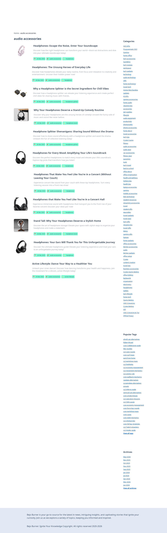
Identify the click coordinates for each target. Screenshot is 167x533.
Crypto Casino (128, 140)
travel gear (127, 219)
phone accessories (130, 128)
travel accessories (129, 134)
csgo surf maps (128, 355)
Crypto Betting (128, 306)
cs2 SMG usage (129, 402)
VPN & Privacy (128, 316)
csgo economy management (133, 405)
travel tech (127, 87)
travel (125, 206)
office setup (127, 256)
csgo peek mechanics (131, 418)
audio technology (129, 77)
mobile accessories (130, 193)
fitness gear (127, 156)
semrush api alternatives (132, 393)
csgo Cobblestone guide (132, 345)
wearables (127, 212)
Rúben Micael (128, 342)
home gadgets (128, 240)
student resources (129, 200)
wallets (125, 291)
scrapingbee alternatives (132, 383)
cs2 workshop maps (130, 361)
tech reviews (127, 65)
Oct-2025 (126, 463)
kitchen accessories (130, 247)
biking (125, 231)
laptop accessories (130, 187)
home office (127, 55)
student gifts (127, 209)
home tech (127, 297)
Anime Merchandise (130, 90)
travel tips (126, 266)
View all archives (129, 488)
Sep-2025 (126, 469)
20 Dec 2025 (38, 277)
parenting (126, 159)
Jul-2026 (126, 476)
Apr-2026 (126, 479)
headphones (68, 59)
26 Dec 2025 (39, 59)
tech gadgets (128, 71)
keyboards (127, 278)
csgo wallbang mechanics (132, 377)
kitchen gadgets (129, 253)
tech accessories (129, 59)
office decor (127, 171)
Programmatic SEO (130, 49)
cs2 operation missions (131, 399)
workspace (127, 68)
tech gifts (126, 222)
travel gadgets (128, 215)
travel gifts (127, 228)
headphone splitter (70, 102)
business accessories (131, 269)
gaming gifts (127, 234)
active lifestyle (68, 277)
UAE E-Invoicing (129, 303)
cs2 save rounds (129, 352)
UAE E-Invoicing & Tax (131, 313)
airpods (126, 386)
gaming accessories (130, 99)
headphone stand (70, 123)
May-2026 (127, 457)
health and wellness (130, 178)
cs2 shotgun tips (129, 421)
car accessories (129, 153)
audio (125, 250)
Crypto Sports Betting (131, 272)
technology (127, 74)
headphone (67, 80)
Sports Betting (128, 300)
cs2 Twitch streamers (131, 427)
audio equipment (129, 118)
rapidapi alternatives (130, 380)
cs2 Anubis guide (129, 430)
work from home (129, 358)
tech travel (127, 165)
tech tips (126, 137)
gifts (124, 81)
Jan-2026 (126, 472)
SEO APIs (126, 46)
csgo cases (127, 414)
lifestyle (126, 115)
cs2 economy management (133, 367)
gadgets (126, 93)
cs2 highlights (128, 364)
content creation (129, 262)
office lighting (128, 275)
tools (125, 162)
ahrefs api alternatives (131, 339)
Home (16, 33)
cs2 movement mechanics (132, 371)
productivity (127, 121)
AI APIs (126, 96)
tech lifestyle (127, 294)
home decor (127, 131)
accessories (127, 109)
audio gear (127, 150)
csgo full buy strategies (131, 424)
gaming (126, 190)
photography (128, 124)
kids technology (129, 197)
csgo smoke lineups (130, 396)
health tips (127, 184)
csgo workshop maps (131, 411)
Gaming (126, 52)
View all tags (128, 433)
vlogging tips (127, 225)
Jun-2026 (126, 485)
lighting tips (127, 181)
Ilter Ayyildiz (127, 349)
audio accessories (54, 59)
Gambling (126, 62)
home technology (129, 84)
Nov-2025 (126, 460)
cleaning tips (127, 106)
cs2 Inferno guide (129, 389)
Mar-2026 (126, 482)
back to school (128, 168)
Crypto (125, 259)
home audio (127, 103)
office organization (130, 175)
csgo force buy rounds (131, 408)
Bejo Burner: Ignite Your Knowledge (67, 9)
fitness (125, 143)
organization (127, 281)
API (124, 309)
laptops (126, 237)
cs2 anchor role (129, 374)
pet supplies (127, 112)
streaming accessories (131, 203)
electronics (127, 284)
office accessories (129, 244)
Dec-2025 (126, 466)
